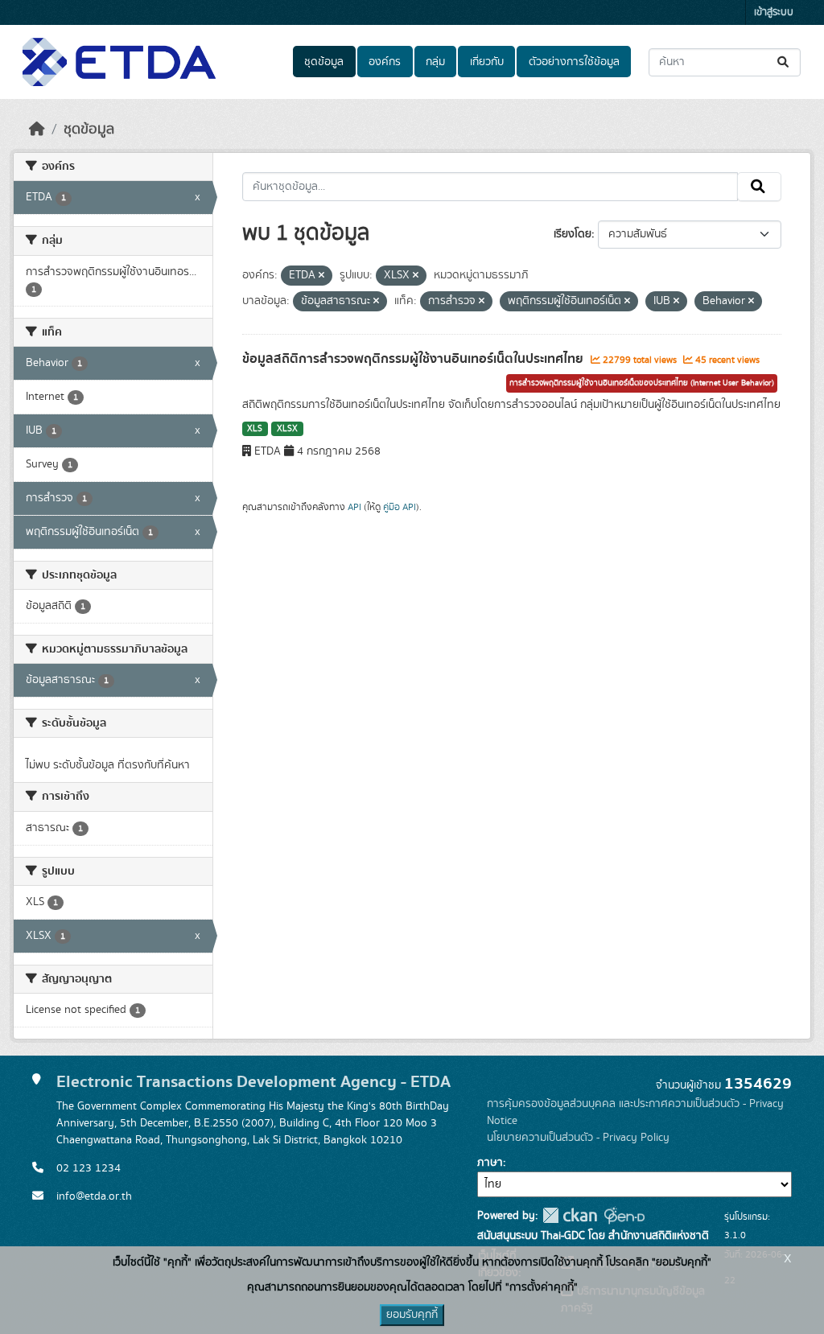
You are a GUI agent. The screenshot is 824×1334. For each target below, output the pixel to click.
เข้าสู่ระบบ (773, 12)
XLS (254, 428)
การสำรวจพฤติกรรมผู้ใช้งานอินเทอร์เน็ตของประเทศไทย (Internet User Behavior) (641, 383)
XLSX (287, 428)
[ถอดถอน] (321, 276)
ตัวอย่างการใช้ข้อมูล (574, 62)
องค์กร (385, 62)
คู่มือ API (399, 507)
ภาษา (490, 1163)
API (354, 507)
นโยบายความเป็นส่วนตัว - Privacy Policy (578, 1138)
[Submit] (784, 62)
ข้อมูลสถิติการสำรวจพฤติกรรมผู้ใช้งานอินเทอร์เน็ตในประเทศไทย (414, 358)
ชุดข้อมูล (324, 62)
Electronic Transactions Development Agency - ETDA (253, 1081)
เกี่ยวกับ (487, 62)
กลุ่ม (435, 62)
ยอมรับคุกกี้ (412, 1315)
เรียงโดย (572, 234)
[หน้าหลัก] (37, 129)
